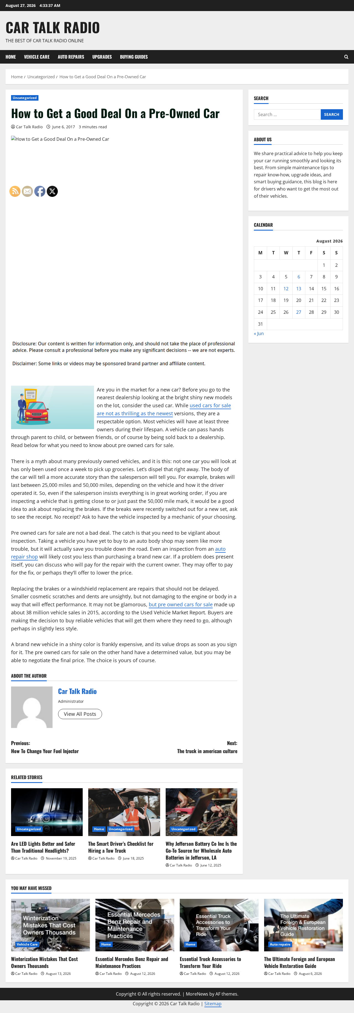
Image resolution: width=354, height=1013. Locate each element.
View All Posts (80, 714)
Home (11, 56)
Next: (207, 746)
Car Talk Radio (53, 27)
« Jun (259, 333)
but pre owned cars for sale (181, 604)
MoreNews (197, 994)
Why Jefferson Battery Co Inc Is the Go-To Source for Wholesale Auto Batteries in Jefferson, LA (201, 850)
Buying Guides (134, 56)
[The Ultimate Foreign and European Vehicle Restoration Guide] (303, 925)
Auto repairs (71, 56)
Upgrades (102, 56)
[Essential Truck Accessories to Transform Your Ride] (219, 925)
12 (285, 288)
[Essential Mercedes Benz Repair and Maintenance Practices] (134, 925)
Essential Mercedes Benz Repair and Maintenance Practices (131, 962)
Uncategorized (25, 97)
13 (298, 288)
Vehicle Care (37, 56)
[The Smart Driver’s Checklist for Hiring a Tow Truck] (124, 812)
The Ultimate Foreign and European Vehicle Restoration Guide (299, 962)
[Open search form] (346, 56)
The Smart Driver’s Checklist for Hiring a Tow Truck (120, 847)
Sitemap (213, 1004)
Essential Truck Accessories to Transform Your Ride (210, 962)
